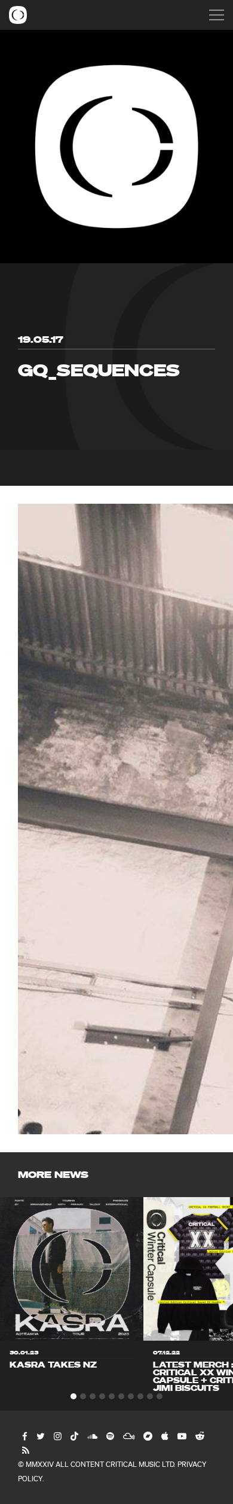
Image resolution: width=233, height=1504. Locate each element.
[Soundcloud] (91, 1436)
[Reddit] (199, 1436)
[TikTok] (73, 1436)
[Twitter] (40, 1436)
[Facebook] (24, 1436)
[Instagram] (57, 1436)
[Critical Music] (18, 15)
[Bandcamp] (147, 1436)
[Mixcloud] (128, 1436)
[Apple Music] (164, 1436)
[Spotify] (109, 1436)
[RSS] (25, 1450)
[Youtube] (181, 1436)
